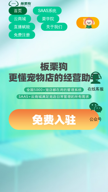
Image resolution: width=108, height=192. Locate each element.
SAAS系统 (47, 10)
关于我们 (54, 26)
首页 (18, 10)
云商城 (20, 18)
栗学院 (48, 18)
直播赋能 (22, 26)
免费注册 (22, 34)
